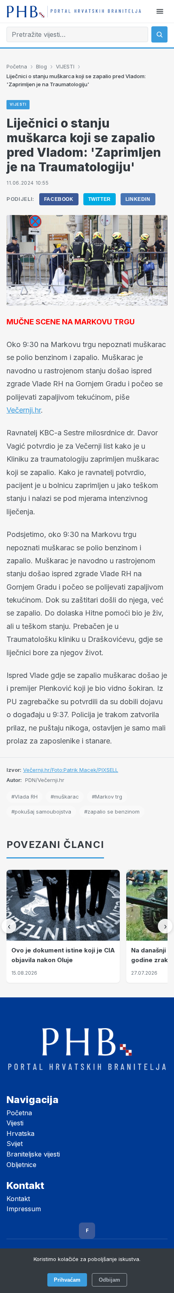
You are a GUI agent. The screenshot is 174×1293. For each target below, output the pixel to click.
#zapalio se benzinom (112, 811)
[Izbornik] (160, 11)
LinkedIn (138, 199)
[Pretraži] (159, 34)
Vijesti (14, 1123)
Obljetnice (21, 1165)
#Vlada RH (24, 796)
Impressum (23, 1209)
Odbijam (109, 1280)
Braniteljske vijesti (33, 1154)
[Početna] (73, 11)
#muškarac (65, 796)
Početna (16, 66)
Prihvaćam (67, 1280)
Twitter (99, 199)
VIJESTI (65, 66)
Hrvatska (20, 1133)
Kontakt (18, 1199)
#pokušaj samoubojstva (41, 811)
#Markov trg (107, 796)
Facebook (59, 199)
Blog (41, 66)
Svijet (14, 1144)
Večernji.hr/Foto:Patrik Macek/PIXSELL (70, 770)
